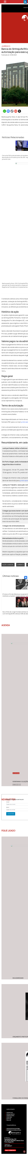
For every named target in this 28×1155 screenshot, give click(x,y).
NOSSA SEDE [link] (9, 1117)
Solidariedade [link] (18, 978)
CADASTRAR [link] (10, 814)
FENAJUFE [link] (8, 1120)
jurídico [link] (20, 565)
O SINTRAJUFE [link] (9, 1112)
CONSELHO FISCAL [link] (10, 1115)
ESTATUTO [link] (8, 1118)
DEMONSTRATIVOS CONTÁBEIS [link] (13, 1128)
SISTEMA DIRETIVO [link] (10, 1114)
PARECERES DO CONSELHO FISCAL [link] (13, 1130)
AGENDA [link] (5, 625)
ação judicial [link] (8, 565)
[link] (25, 2)
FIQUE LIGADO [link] (8, 830)
